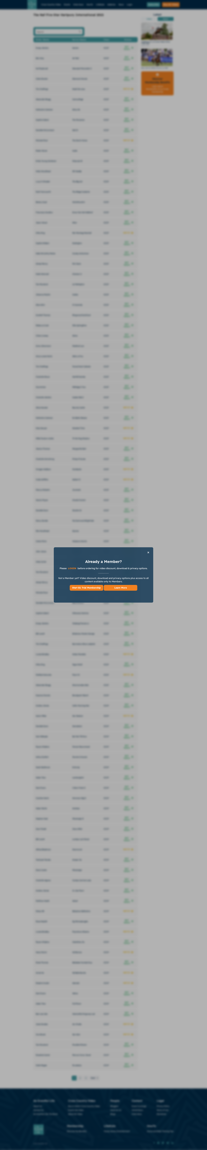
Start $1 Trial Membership (86, 587)
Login (72, 568)
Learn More (120, 587)
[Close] (148, 552)
